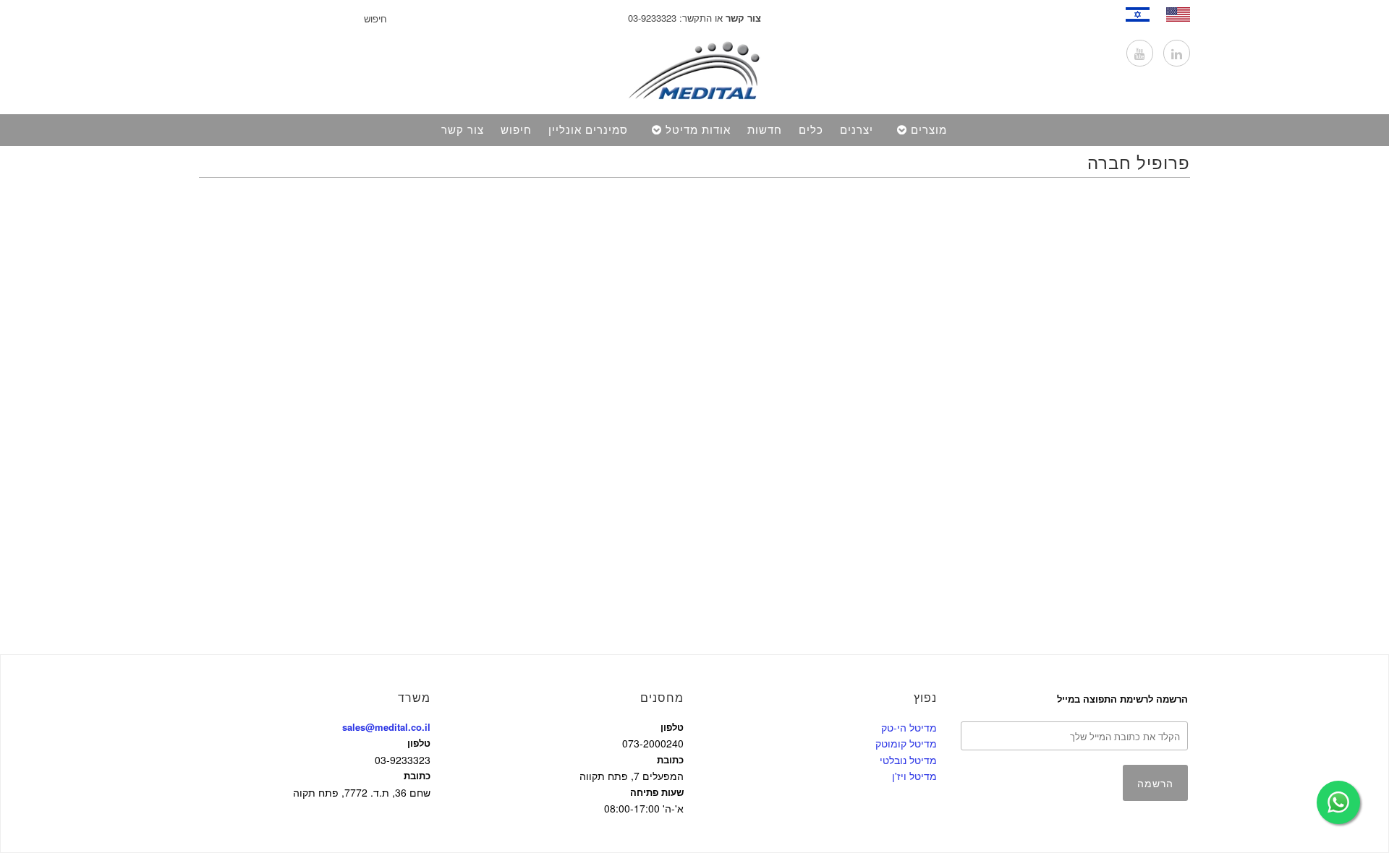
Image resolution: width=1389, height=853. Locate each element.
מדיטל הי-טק (909, 727)
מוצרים (929, 130)
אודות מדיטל (698, 130)
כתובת (417, 775)
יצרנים (856, 130)
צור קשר (462, 130)
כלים (811, 130)
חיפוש (516, 130)
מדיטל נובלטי (908, 760)
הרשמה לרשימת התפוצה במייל (1122, 699)
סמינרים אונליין (588, 130)
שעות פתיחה (657, 792)
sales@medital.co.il (386, 727)
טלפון (418, 743)
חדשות (764, 130)
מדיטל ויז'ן (914, 775)
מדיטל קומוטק (906, 743)
